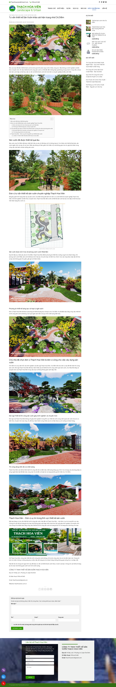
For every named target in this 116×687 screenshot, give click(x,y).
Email (36, 617)
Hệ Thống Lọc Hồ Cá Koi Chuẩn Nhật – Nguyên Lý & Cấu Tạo (95, 86)
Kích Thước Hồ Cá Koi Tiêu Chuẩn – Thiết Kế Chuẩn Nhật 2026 (96, 81)
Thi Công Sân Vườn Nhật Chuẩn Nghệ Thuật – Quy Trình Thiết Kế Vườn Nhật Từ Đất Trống (95, 64)
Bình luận (13, 603)
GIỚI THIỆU (60, 8)
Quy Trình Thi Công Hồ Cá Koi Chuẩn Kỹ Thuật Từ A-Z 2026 (94, 76)
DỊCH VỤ (75, 8)
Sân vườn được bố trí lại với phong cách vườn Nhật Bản (26, 125)
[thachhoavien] (25, 8)
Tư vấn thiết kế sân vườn (30, 15)
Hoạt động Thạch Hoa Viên (16, 15)
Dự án (68, 8)
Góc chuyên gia (94, 8)
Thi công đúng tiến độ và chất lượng (21, 132)
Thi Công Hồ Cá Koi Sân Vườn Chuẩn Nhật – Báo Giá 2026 (94, 71)
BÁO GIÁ (83, 8)
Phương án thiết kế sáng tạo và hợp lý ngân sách (24, 126)
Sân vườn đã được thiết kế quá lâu (19, 121)
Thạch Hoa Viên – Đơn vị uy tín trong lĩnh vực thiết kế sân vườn (26, 134)
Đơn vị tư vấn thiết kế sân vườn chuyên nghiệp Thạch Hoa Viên (26, 123)
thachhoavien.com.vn (20, 584)
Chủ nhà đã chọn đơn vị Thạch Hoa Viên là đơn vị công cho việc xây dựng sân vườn (32, 128)
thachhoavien (30, 22)
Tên (12, 617)
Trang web (61, 617)
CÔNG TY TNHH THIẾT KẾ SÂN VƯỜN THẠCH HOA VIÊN (26, 135)
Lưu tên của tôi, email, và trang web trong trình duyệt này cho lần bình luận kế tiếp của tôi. (35, 624)
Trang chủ (52, 8)
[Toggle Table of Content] (51, 119)
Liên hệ (104, 8)
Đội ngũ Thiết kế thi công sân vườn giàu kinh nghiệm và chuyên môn (28, 130)
